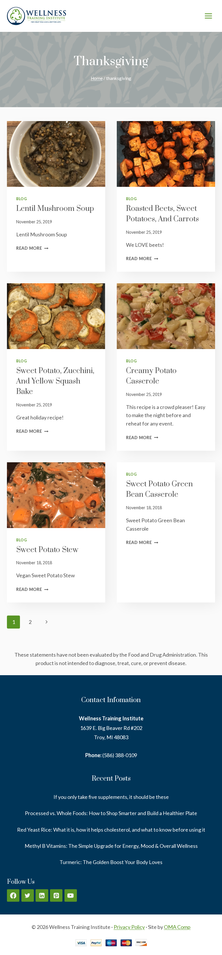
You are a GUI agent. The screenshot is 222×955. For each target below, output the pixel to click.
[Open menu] (208, 16)
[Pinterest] (56, 895)
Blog (21, 199)
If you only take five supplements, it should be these (111, 797)
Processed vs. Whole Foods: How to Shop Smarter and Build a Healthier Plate (111, 813)
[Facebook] (13, 895)
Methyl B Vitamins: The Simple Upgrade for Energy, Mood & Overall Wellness (111, 846)
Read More (32, 248)
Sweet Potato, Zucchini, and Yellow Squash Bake (55, 381)
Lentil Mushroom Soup (55, 208)
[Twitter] (27, 895)
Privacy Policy (129, 927)
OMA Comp (177, 927)
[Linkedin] (42, 895)
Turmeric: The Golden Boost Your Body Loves (111, 862)
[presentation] (56, 154)
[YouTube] (70, 895)
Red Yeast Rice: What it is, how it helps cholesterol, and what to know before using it (111, 829)
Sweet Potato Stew (47, 550)
